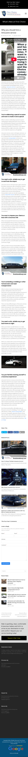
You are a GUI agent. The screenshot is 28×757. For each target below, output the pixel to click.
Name (3, 533)
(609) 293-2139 (13, 6)
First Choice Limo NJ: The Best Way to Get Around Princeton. (6, 614)
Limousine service (10, 87)
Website (3, 539)
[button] (26, 13)
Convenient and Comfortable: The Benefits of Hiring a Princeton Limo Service (16, 602)
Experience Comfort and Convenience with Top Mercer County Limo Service (13, 511)
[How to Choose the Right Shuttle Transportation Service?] (3, 589)
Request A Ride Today (14, 638)
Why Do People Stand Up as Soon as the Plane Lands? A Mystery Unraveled (16, 581)
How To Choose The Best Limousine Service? (12, 461)
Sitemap (15, 743)
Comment (4, 545)
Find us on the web (14, 753)
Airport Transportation (17, 411)
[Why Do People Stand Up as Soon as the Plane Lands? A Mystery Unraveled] (3, 581)
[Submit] (25, 571)
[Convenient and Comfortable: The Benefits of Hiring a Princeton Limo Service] (3, 602)
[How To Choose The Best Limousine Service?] (14, 450)
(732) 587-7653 (13, 4)
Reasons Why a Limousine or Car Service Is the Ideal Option (21, 614)
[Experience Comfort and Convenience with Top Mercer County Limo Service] (14, 502)
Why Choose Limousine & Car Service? (10, 487)
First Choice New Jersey (23, 756)
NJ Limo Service (17, 35)
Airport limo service (9, 194)
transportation (12, 138)
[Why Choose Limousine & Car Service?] (14, 477)
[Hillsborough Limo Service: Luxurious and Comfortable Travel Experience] (3, 596)
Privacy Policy (17, 742)
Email (15, 533)
